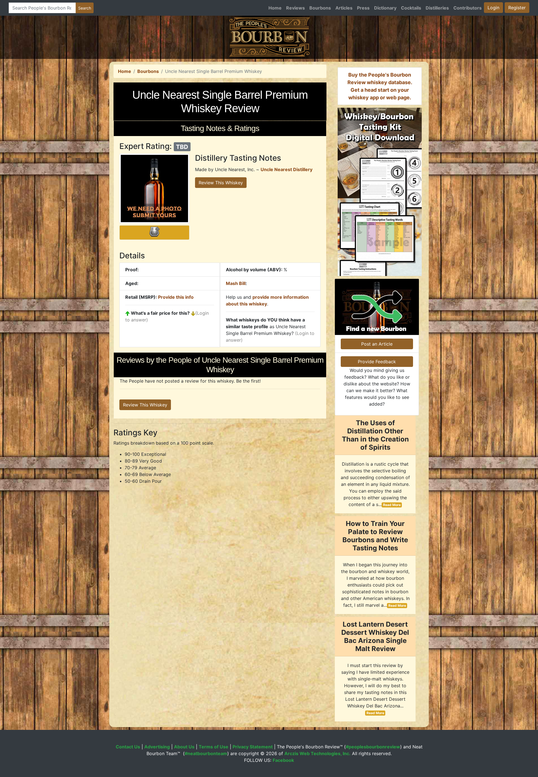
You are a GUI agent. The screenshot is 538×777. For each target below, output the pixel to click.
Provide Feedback (377, 361)
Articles (344, 8)
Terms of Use (213, 747)
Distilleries (437, 8)
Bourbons (320, 8)
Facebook (283, 760)
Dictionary (385, 8)
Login (493, 7)
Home (275, 8)
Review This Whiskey (221, 182)
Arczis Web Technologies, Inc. (317, 753)
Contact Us (128, 747)
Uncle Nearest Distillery (286, 169)
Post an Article (377, 344)
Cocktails (411, 8)
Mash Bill (235, 283)
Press (363, 8)
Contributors (467, 8)
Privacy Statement (253, 747)
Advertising (157, 747)
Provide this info (176, 297)
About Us (184, 747)
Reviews (295, 8)
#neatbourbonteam (206, 753)
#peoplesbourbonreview (373, 747)
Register (517, 7)
